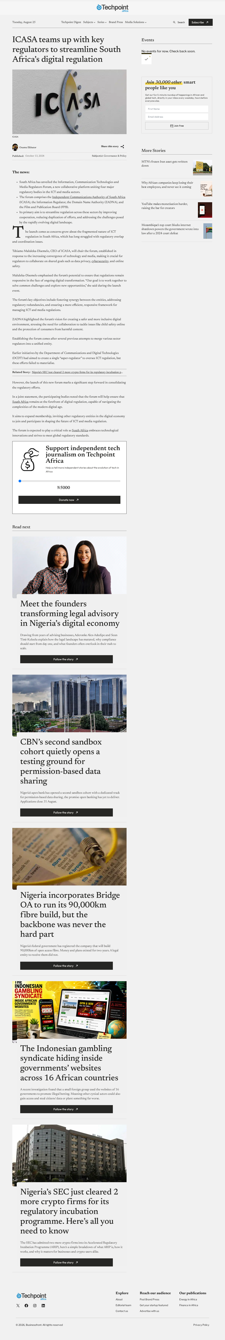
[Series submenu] (106, 22)
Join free (179, 125)
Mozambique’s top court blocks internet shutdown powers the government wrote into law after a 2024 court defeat (170, 229)
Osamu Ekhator (27, 147)
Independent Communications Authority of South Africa (88, 197)
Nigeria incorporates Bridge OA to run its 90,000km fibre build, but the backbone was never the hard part (70, 915)
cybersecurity (100, 261)
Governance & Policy (115, 156)
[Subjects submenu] (94, 22)
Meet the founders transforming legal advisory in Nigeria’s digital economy (70, 614)
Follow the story (63, 659)
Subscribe (198, 22)
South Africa (20, 402)
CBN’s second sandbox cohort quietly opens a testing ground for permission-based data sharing (61, 762)
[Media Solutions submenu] (146, 22)
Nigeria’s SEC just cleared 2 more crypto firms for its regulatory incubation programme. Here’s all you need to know (77, 372)
